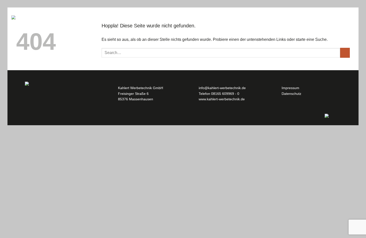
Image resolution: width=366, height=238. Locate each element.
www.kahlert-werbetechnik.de (222, 99)
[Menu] (15, 17)
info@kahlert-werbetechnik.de (222, 88)
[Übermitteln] (345, 53)
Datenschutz (291, 94)
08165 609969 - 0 (225, 94)
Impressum (290, 88)
